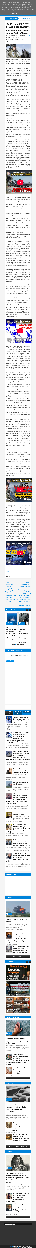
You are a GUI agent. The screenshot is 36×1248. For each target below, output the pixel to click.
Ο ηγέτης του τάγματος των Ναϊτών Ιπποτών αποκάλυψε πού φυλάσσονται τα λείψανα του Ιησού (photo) (17, 1131)
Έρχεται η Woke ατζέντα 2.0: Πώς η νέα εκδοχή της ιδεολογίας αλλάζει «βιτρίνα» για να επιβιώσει (21, 724)
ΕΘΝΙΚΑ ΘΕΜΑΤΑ (10, 37)
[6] (20, 648)
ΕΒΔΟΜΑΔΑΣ (18, 717)
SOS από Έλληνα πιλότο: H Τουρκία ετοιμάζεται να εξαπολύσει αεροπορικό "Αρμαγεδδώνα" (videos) (18, 28)
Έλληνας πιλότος (19, 37)
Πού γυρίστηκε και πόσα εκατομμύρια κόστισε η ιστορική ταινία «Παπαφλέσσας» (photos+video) (17, 1201)
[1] (12, 648)
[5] (18, 648)
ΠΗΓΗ (7, 571)
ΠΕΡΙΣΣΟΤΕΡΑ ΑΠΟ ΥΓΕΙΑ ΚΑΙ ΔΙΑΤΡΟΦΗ (18, 1082)
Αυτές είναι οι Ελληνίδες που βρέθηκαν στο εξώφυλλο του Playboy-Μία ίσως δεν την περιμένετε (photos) (18, 832)
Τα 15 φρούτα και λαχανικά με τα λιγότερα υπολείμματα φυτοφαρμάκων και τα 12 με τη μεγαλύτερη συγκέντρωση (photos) (17, 1063)
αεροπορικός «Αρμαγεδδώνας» (18, 35)
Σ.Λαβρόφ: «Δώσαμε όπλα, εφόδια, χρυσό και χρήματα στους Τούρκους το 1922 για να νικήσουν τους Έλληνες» (17, 1213)
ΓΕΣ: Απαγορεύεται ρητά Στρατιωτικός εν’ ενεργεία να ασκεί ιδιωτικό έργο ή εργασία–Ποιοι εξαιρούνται (11, 634)
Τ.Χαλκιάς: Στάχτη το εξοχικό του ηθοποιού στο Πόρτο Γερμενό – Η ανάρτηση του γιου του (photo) (18, 861)
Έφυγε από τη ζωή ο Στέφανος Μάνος (19, 818)
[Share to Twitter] (13, 614)
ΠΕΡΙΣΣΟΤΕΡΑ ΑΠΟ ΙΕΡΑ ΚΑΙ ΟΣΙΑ (18, 1150)
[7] (22, 648)
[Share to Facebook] (11, 614)
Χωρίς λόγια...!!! (12, 980)
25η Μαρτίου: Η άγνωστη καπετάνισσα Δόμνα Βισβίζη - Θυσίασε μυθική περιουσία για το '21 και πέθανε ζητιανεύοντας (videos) (17, 1181)
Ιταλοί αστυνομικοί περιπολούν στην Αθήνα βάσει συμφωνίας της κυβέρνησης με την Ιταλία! (21, 847)
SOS (22, 39)
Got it (23, 13)
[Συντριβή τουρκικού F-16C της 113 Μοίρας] (18, 913)
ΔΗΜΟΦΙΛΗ (9, 717)
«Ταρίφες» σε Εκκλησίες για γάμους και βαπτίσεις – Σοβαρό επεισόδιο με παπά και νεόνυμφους (17, 1112)
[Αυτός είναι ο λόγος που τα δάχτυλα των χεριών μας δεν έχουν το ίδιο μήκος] (18, 1032)
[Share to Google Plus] (15, 614)
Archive (26, 716)
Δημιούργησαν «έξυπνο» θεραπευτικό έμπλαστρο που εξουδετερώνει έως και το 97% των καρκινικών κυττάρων (17, 1076)
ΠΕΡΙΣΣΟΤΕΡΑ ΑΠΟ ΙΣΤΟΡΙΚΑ (18, 1221)
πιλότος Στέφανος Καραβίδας (13, 39)
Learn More (15, 13)
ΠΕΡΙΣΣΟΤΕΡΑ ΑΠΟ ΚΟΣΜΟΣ (18, 960)
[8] (23, 648)
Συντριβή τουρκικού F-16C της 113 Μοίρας (19, 18)
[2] (14, 648)
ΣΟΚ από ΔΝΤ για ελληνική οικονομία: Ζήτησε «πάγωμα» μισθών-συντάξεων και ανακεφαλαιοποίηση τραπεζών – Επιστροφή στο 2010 (18, 741)
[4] (17, 648)
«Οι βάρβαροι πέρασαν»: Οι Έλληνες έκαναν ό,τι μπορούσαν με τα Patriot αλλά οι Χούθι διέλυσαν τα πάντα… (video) (17, 955)
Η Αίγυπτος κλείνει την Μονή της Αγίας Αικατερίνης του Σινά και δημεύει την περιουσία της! (17, 1142)
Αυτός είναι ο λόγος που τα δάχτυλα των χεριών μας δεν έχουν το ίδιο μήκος (18, 1045)
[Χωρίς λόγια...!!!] (18, 976)
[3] (15, 648)
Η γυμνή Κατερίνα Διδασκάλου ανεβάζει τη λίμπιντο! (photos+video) (21, 775)
